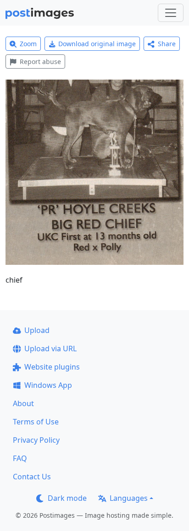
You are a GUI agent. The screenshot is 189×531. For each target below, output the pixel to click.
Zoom (28, 43)
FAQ (20, 458)
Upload (37, 330)
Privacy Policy (36, 440)
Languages (129, 498)
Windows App (48, 385)
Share (167, 43)
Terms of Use (36, 422)
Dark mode (67, 498)
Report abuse (40, 61)
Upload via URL (50, 348)
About (23, 403)
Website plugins (52, 367)
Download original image (97, 43)
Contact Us (32, 477)
